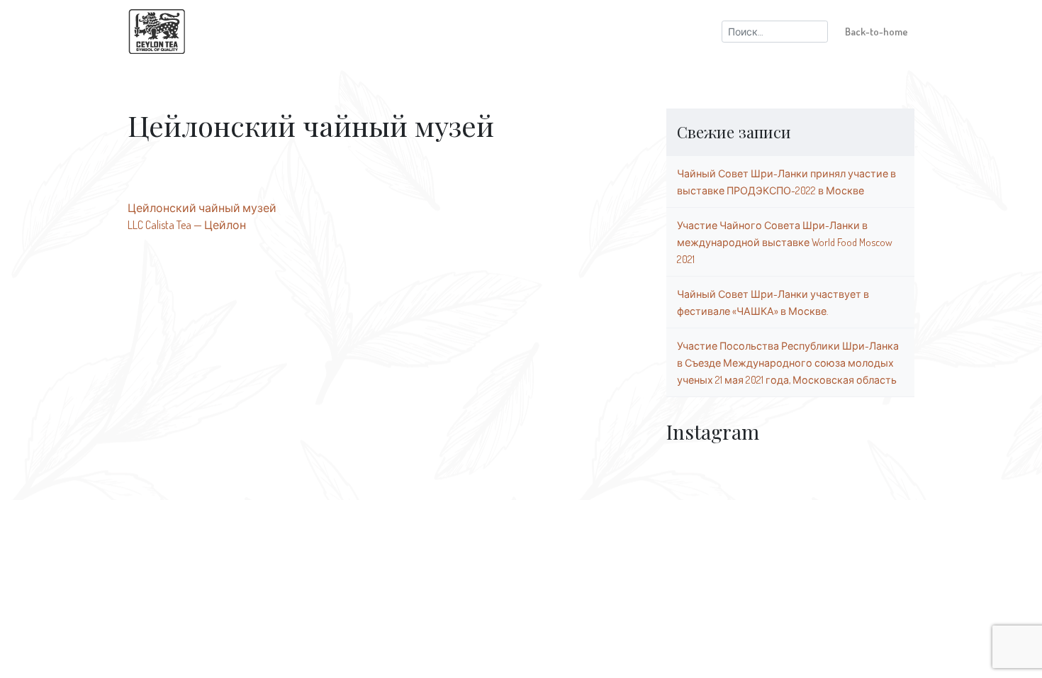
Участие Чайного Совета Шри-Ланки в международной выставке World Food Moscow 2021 (784, 241)
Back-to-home (876, 31)
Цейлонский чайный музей (202, 208)
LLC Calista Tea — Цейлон (187, 225)
